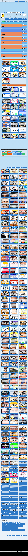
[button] (21, 14)
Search (22, 12)
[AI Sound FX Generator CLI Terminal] (8, 551)
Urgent (2, 53)
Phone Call (3, 45)
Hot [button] (20, 167)
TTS (6, 551)
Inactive (3, 37)
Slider (2, 50)
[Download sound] (23, 23)
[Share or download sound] (22, 23)
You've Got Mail (3, 56)
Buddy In (3, 24)
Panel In (3, 42)
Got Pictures (3, 34)
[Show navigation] (26, 1)
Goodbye (3, 32)
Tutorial (4, 21)
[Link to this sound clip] (24, 23)
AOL (6, 18)
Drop (2, 29)
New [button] (16, 167)
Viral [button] (9, 167)
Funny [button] (13, 167)
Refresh (7, 21)
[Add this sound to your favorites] (26, 23)
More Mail (3, 40)
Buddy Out (3, 26)
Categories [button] (24, 167)
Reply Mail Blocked (4, 48)
